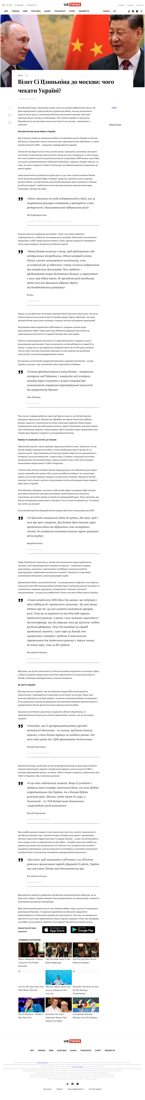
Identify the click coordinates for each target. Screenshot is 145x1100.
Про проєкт (48, 1089)
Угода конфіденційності (76, 1089)
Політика (36, 11)
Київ (25, 11)
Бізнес (47, 11)
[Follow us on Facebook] (133, 11)
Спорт (72, 11)
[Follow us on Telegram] (137, 11)
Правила (60, 1089)
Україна (15, 11)
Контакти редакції (95, 1089)
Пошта (106, 11)
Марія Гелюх (115, 124)
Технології (59, 11)
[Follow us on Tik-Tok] (129, 11)
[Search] (141, 11)
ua (114, 11)
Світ (6, 11)
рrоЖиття (84, 11)
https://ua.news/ (42, 1062)
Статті (20, 76)
